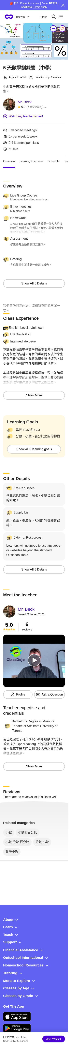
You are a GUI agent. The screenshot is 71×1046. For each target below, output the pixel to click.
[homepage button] (9, 17)
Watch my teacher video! (26, 116)
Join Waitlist (53, 1039)
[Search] (53, 16)
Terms (36, 6)
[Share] (53, 28)
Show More (34, 395)
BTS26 (53, 3)
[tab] (9, 161)
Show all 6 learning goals (34, 449)
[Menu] (61, 16)
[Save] (62, 28)
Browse (20, 16)
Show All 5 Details (34, 283)
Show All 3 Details (34, 569)
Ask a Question (52, 694)
